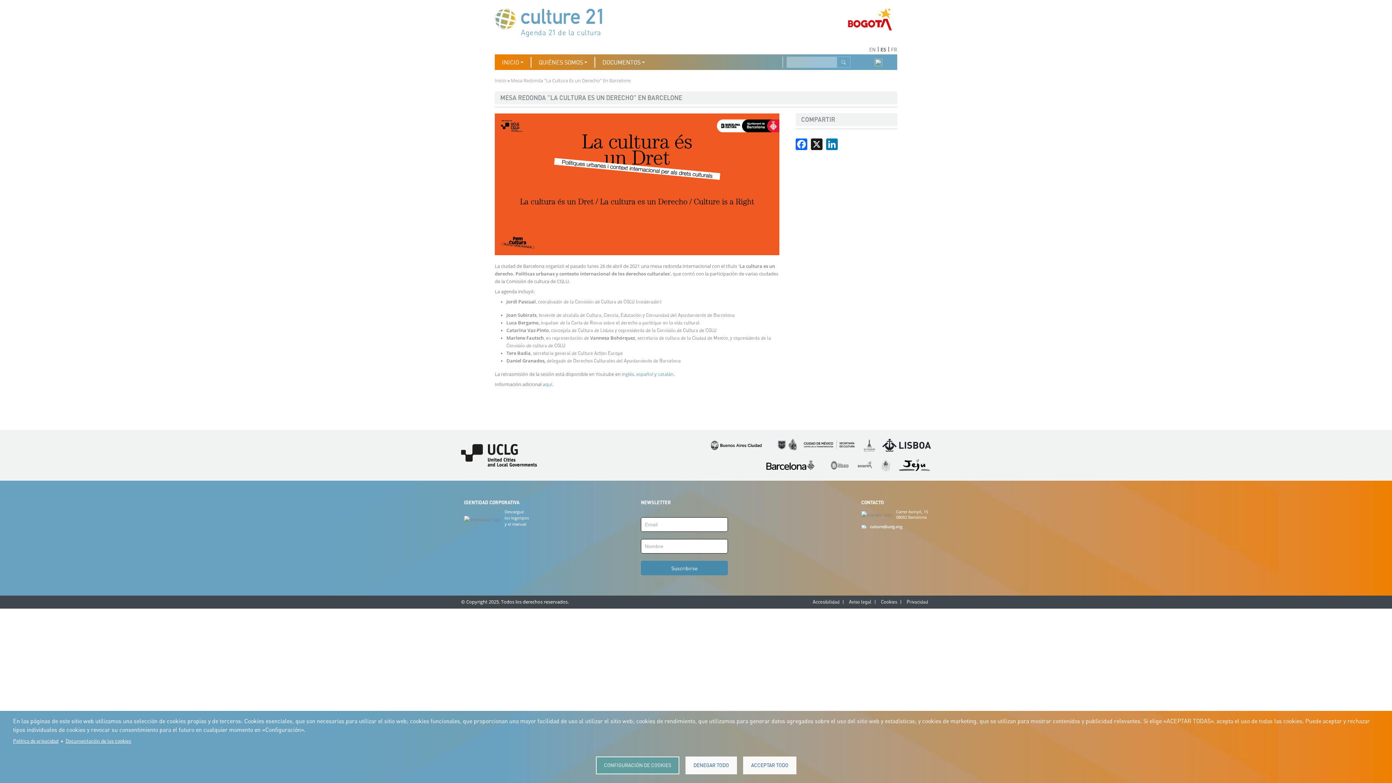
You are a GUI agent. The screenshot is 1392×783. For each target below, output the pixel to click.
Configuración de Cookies (637, 765)
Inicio (500, 80)
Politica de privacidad (35, 741)
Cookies (889, 602)
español (645, 374)
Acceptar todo (769, 765)
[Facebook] (801, 143)
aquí (547, 384)
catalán (666, 374)
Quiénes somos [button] (561, 62)
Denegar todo (711, 765)
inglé (627, 374)
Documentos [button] (621, 62)
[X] (817, 143)
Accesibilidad (826, 602)
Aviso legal (860, 602)
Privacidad (917, 602)
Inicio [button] (510, 62)
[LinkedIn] (832, 143)
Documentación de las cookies (98, 741)
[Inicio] (552, 22)
